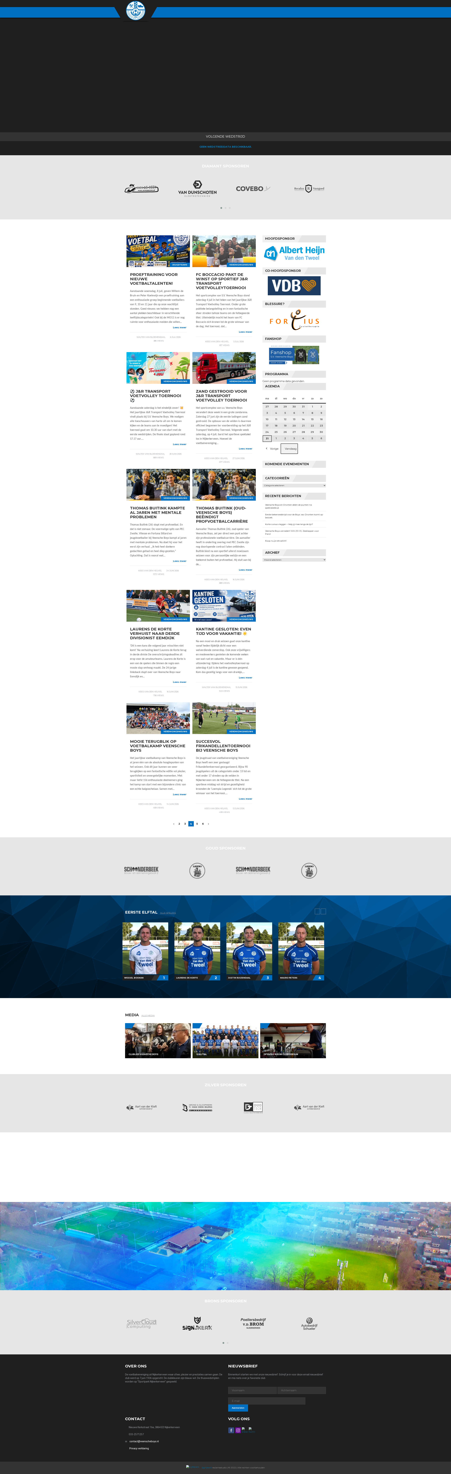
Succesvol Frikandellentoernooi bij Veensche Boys (223, 746)
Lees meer (179, 327)
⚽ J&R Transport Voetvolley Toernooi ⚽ (155, 396)
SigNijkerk (206, 1467)
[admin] (305, 3)
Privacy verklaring (139, 1448)
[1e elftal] (225, 1040)
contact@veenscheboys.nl (144, 1441)
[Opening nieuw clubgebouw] (293, 1040)
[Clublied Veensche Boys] (158, 1040)
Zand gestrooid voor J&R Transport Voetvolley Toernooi (221, 396)
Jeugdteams (179, 265)
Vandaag (290, 448)
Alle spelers (168, 912)
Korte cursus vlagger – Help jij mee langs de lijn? (289, 524)
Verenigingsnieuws (241, 265)
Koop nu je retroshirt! (275, 540)
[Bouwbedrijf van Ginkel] (309, 1323)
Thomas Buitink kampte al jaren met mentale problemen (157, 512)
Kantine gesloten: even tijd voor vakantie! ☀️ (223, 631)
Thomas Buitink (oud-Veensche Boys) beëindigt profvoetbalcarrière (222, 515)
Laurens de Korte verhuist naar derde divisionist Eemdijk (155, 633)
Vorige (274, 448)
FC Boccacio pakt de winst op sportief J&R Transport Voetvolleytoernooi (222, 281)
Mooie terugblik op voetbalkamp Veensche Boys (157, 746)
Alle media (148, 1015)
